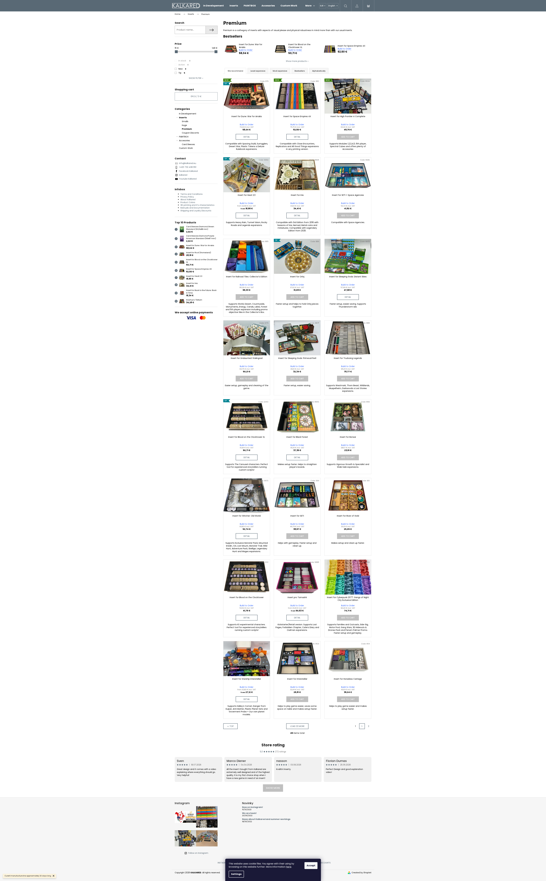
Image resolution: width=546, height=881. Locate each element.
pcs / (196, 96)
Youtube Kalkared (188, 178)
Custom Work (186, 148)
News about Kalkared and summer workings (266, 819)
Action (183, 64)
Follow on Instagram (198, 853)
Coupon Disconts (190, 132)
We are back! (249, 813)
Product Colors (187, 202)
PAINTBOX (184, 136)
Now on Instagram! (252, 807)
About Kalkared (187, 199)
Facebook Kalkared (188, 171)
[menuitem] (213, 5)
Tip (181, 72)
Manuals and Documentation (195, 207)
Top (232, 726)
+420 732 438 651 (187, 167)
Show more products (296, 61)
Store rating (273, 745)
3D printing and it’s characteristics (197, 205)
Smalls (185, 121)
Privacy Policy (187, 196)
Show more (273, 788)
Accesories (184, 140)
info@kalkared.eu (187, 163)
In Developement (187, 113)
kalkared (183, 175)
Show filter (195, 78)
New (182, 68)
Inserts (183, 117)
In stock (184, 60)
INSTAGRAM (223, 862)
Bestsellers (300, 71)
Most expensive (280, 71)
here (288, 866)
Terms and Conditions (191, 194)
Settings (236, 874)
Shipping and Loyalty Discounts (195, 210)
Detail (247, 136)
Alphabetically (318, 71)
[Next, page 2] (362, 726)
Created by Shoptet (361, 872)
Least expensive (258, 71)
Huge (184, 125)
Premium (187, 129)
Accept (311, 865)
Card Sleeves (188, 144)
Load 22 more (297, 726)
